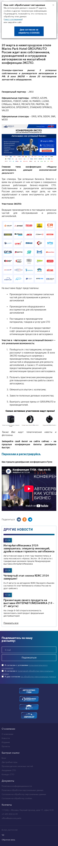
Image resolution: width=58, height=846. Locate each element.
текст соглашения (13, 19)
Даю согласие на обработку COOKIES (29, 31)
